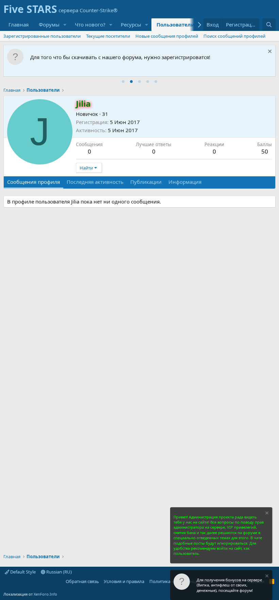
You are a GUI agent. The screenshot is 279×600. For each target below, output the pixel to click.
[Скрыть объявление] (269, 52)
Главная (19, 24)
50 (264, 151)
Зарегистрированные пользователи (42, 36)
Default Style (22, 572)
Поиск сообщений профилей (234, 36)
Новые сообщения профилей (166, 36)
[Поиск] (269, 24)
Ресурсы (131, 24)
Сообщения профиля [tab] (33, 181)
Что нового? (90, 24)
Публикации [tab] (146, 181)
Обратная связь (82, 581)
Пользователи (176, 24)
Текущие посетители (108, 36)
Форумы (49, 24)
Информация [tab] (184, 181)
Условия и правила (124, 581)
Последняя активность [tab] (95, 181)
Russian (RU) (58, 572)
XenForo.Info (45, 594)
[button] (65, 24)
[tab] (123, 81)
